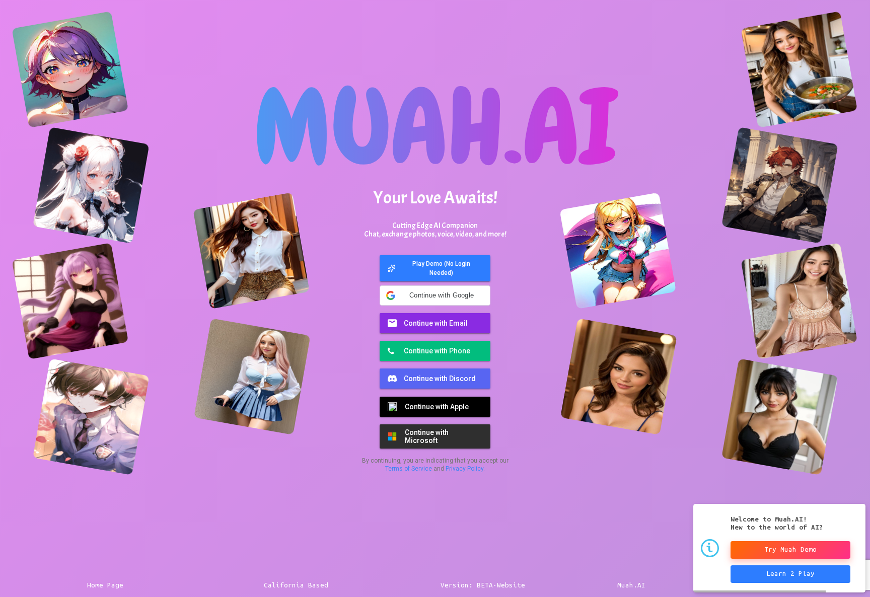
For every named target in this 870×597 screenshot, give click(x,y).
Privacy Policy (445, 432)
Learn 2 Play (790, 573)
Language (410, 470)
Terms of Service (385, 432)
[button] (435, 260)
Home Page (105, 585)
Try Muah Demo (790, 549)
